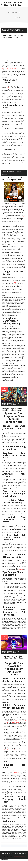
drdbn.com (17, 772)
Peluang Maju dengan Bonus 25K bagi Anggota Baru (13, 36)
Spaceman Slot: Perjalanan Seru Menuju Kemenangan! (12, 409)
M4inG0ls (5, 29)
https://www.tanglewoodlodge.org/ (11, 68)
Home (6, 17)
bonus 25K (8, 87)
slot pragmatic (20, 216)
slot (15, 282)
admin (4, 171)
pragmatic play (10, 30)
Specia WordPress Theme (19, 856)
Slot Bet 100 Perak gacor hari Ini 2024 (13, 3)
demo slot (20, 29)
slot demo (16, 30)
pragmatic (4, 30)
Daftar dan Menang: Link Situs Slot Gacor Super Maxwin (13, 179)
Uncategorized (12, 29)
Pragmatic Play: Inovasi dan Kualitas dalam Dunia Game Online (12, 658)
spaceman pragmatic (13, 404)
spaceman (20, 569)
